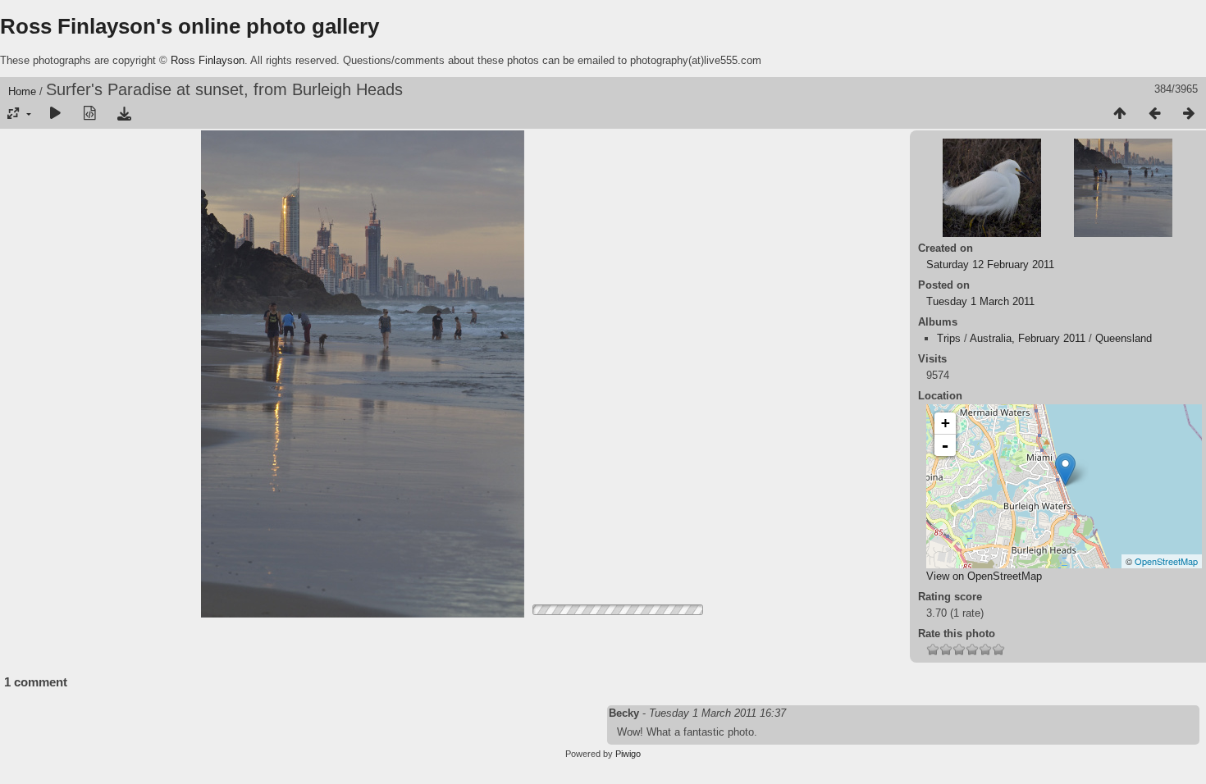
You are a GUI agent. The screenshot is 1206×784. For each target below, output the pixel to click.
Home (22, 91)
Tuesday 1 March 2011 (980, 301)
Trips (949, 338)
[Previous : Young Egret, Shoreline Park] (1154, 114)
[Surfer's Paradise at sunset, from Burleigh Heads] (1065, 469)
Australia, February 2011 (1027, 338)
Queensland (1123, 338)
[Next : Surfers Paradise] (1189, 114)
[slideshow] (55, 114)
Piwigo (628, 754)
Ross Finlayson (207, 60)
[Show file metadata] (89, 114)
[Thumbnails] (1120, 114)
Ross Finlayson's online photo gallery (189, 26)
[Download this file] (124, 114)
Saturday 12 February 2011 (990, 264)
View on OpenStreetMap (984, 576)
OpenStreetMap (1166, 560)
